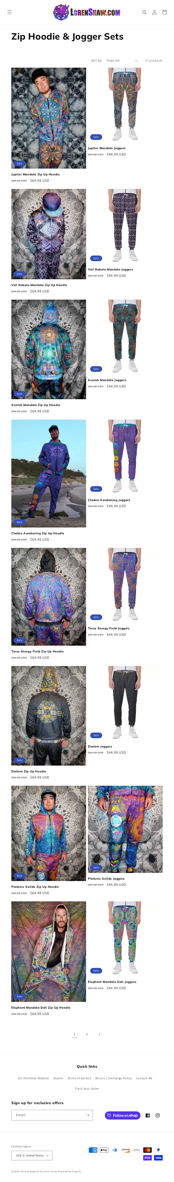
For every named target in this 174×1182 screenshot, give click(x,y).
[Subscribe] (88, 1115)
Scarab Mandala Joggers (107, 380)
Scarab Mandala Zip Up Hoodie (35, 405)
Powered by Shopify (69, 1171)
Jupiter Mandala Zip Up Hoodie (35, 174)
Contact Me (144, 1078)
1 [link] (75, 1034)
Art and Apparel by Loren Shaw (39, 1171)
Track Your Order (87, 1088)
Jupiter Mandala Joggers (107, 148)
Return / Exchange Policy (113, 1078)
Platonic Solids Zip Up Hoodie (35, 886)
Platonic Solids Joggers (106, 878)
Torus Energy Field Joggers (109, 628)
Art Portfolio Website (33, 1078)
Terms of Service (79, 1078)
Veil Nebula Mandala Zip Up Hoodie (39, 285)
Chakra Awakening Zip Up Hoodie (37, 533)
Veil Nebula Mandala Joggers (110, 269)
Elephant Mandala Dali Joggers (112, 982)
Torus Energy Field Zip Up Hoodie (37, 651)
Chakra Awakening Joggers (109, 500)
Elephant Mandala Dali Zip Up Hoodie (40, 1007)
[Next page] (99, 1034)
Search (58, 1078)
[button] (9, 12)
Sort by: (96, 60)
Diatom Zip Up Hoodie (28, 771)
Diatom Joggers (100, 746)
